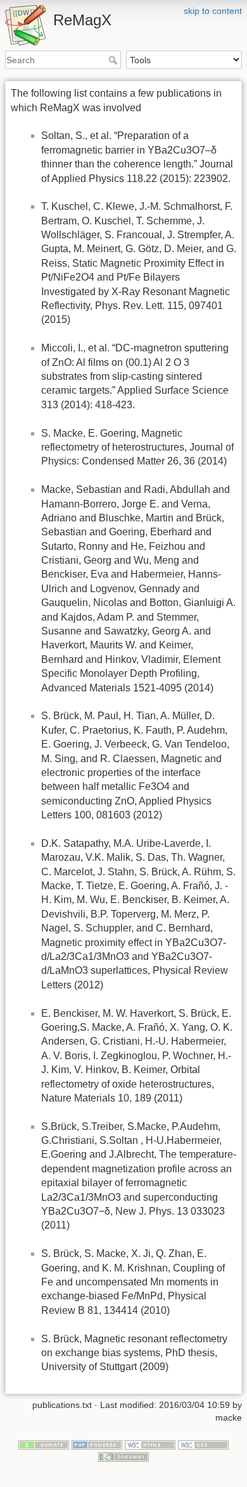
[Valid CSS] (203, 1444)
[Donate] (43, 1444)
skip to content (213, 11)
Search (114, 60)
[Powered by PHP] (97, 1444)
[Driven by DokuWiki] (123, 1456)
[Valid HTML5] (150, 1444)
